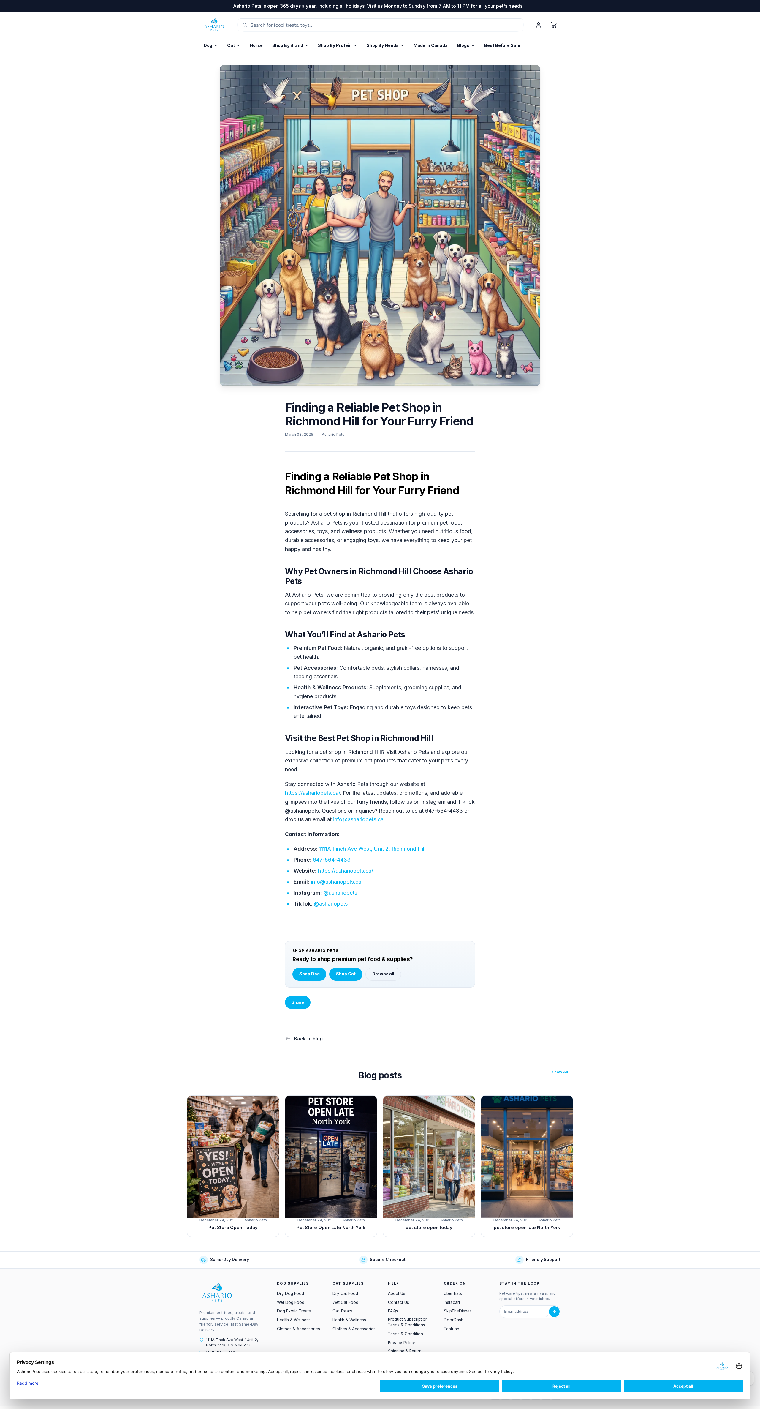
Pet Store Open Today (233, 1227)
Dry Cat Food (345, 1293)
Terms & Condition (405, 1333)
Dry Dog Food (290, 1293)
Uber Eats (453, 1293)
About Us (396, 1293)
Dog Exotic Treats (294, 1311)
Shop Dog (309, 973)
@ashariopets (340, 893)
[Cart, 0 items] (553, 24)
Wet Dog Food (290, 1302)
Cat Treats (342, 1311)
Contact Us (398, 1302)
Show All (560, 1072)
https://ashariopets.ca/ (312, 793)
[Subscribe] (554, 1311)
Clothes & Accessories (298, 1328)
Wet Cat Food (345, 1302)
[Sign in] (538, 24)
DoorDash (453, 1320)
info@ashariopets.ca (358, 819)
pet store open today (429, 1227)
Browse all (383, 973)
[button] (337, 45)
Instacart (452, 1302)
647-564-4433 (332, 860)
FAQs (393, 1311)
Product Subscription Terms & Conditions (408, 1322)
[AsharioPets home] (214, 25)
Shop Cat (345, 973)
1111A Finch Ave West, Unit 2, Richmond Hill (372, 849)
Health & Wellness (294, 1320)
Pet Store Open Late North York (331, 1227)
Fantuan (451, 1328)
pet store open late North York (527, 1227)
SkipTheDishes (458, 1311)
